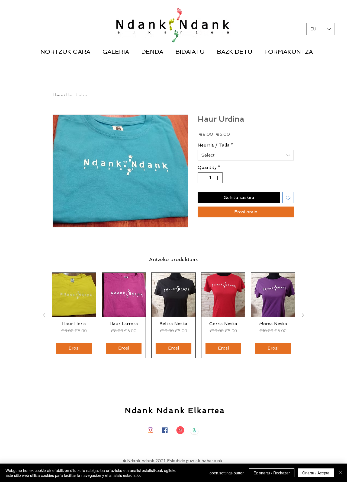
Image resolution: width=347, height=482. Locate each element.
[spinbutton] (210, 178)
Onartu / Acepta (315, 472)
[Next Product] (303, 315)
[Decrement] (202, 178)
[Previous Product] (44, 315)
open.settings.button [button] (227, 472)
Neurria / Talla (215, 145)
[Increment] (218, 178)
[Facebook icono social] (165, 430)
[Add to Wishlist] (288, 197)
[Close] (340, 473)
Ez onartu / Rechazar (271, 472)
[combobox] (246, 155)
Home (58, 95)
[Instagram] (150, 430)
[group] (173, 315)
